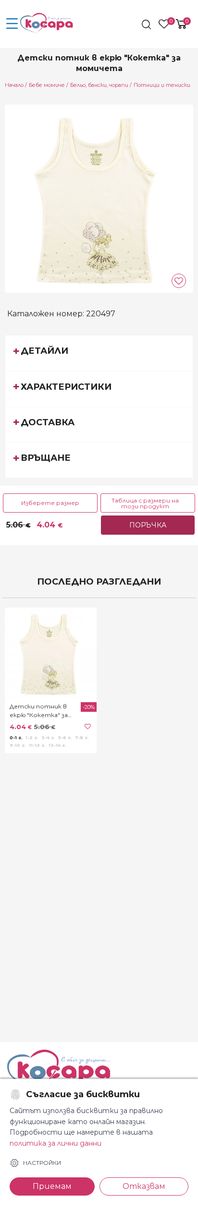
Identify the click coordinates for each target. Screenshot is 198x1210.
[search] (147, 24)
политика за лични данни (55, 1143)
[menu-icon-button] (12, 24)
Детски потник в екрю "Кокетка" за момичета (39, 711)
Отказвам (144, 1186)
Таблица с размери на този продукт (145, 503)
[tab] (99, 353)
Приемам (52, 1186)
